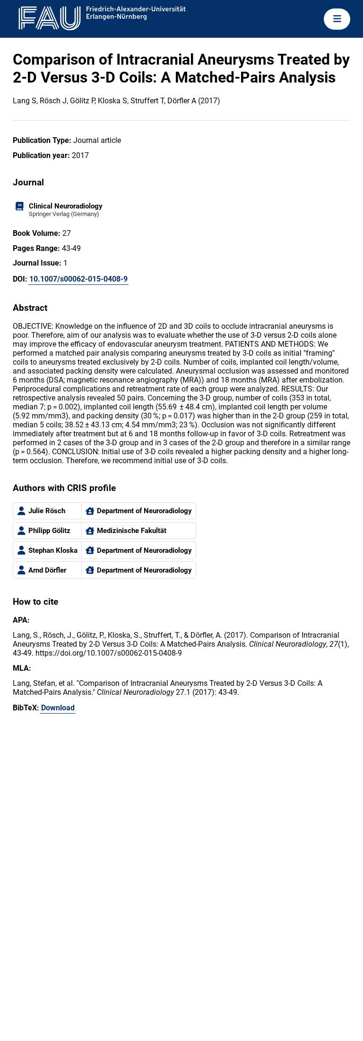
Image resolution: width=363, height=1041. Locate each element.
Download (58, 707)
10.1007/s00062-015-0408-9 (78, 279)
